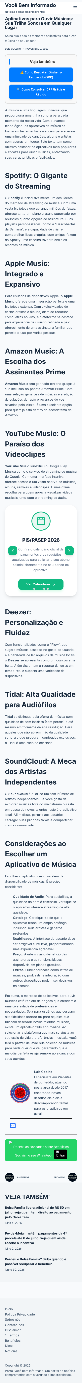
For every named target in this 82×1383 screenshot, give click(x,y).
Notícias (11, 1351)
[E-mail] (13, 1127)
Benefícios (12, 1341)
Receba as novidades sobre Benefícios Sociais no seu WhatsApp (41, 1151)
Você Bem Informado (30, 5)
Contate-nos (14, 1325)
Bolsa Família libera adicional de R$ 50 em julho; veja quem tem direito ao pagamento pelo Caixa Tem (38, 1212)
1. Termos (12, 1335)
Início (9, 1309)
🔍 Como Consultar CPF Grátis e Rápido (41, 91)
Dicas (9, 1346)
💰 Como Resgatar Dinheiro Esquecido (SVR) (41, 74)
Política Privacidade (20, 1314)
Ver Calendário (38, 584)
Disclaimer (13, 1330)
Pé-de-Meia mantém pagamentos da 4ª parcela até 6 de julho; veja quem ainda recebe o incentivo (36, 1238)
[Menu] (75, 8)
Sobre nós (12, 1319)
